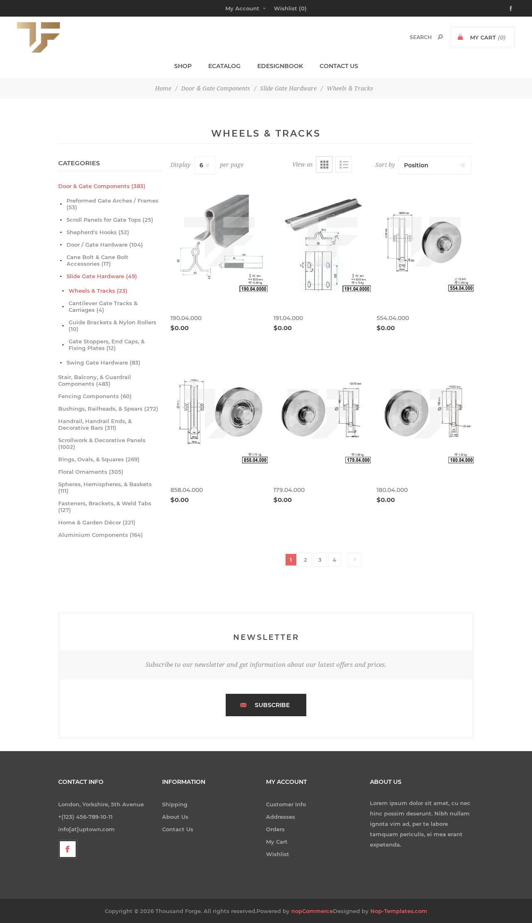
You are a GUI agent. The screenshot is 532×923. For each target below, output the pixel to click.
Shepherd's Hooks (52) (97, 232)
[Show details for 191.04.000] (322, 243)
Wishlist (277, 854)
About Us (175, 816)
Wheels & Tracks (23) (98, 290)
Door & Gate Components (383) (101, 186)
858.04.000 (186, 490)
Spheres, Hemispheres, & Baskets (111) (105, 487)
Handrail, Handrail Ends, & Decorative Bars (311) (95, 424)
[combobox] (412, 37)
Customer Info (286, 804)
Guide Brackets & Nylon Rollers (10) (112, 325)
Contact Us (177, 829)
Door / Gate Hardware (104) (104, 244)
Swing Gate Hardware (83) (103, 362)
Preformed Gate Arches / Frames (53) (112, 204)
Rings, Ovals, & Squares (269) (99, 459)
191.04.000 (288, 318)
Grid (324, 164)
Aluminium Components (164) (100, 534)
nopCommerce (312, 911)
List (343, 164)
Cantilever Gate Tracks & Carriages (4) (103, 306)
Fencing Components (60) (95, 396)
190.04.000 (186, 318)
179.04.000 (289, 490)
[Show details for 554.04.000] (425, 243)
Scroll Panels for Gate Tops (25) (109, 219)
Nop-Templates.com (398, 911)
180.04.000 (392, 490)
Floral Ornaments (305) (90, 471)
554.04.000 (393, 318)
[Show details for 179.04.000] (322, 415)
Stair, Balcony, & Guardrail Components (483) (94, 380)
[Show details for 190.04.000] (219, 243)
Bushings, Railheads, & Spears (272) (108, 408)
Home (163, 88)
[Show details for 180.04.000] (425, 415)
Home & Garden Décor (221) (96, 522)
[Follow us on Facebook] (68, 849)
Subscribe (272, 705)
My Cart (277, 841)
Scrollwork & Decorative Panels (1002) (101, 443)
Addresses (280, 816)
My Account (242, 8)
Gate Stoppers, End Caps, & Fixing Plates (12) (107, 344)
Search (440, 37)
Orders (275, 829)
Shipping (174, 804)
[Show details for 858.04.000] (219, 415)
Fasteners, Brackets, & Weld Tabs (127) (104, 506)
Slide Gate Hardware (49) (101, 276)
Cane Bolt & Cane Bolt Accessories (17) (97, 260)
